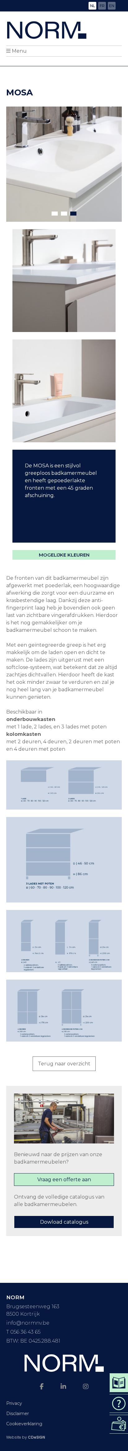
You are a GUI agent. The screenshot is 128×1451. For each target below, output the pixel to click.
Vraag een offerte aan (64, 1179)
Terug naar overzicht (64, 1064)
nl (92, 5)
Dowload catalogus (64, 1222)
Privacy (14, 1403)
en (111, 5)
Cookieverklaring (24, 1424)
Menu (19, 51)
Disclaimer (17, 1413)
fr (102, 5)
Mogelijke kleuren (64, 555)
